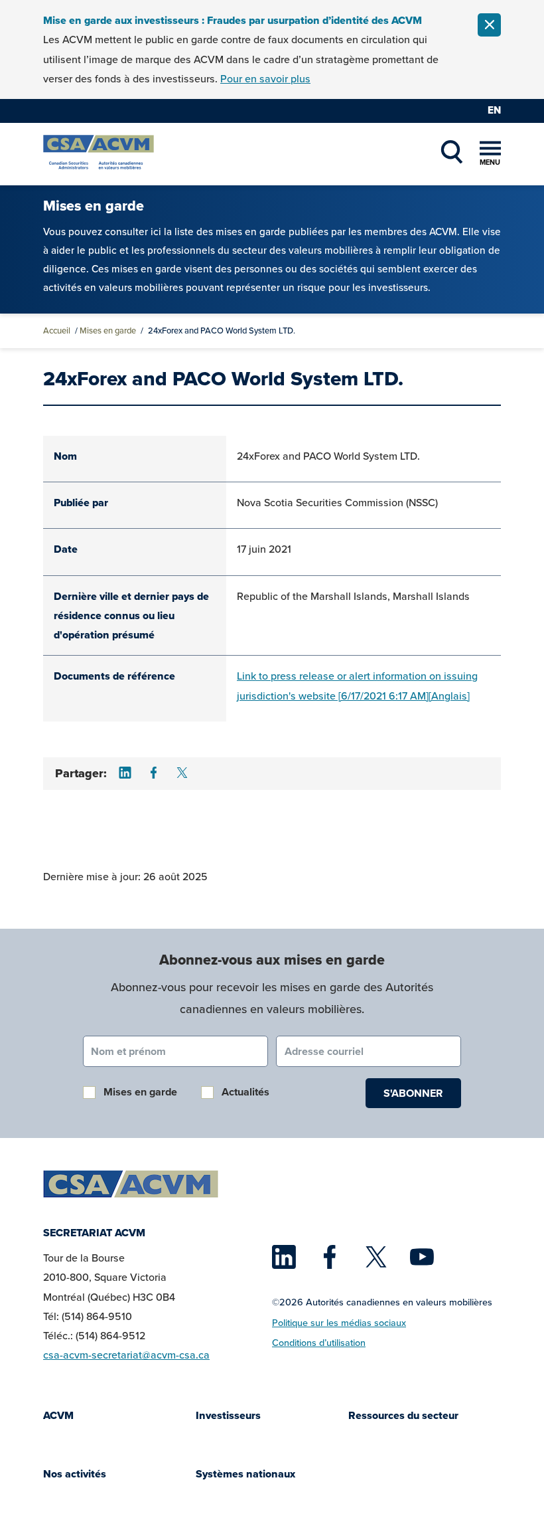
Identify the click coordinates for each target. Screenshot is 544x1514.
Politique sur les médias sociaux (339, 1322)
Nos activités (74, 1473)
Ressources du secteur (403, 1415)
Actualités (245, 1091)
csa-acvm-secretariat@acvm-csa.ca (126, 1355)
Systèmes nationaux (245, 1473)
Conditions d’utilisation (319, 1342)
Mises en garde (108, 330)
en (494, 110)
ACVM (58, 1415)
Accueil (56, 330)
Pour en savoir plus (265, 78)
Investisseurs (228, 1415)
